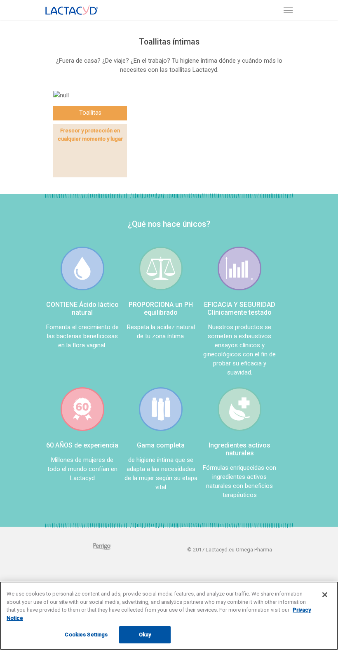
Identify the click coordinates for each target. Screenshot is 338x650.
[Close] (325, 595)
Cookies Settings (86, 634)
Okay (145, 634)
